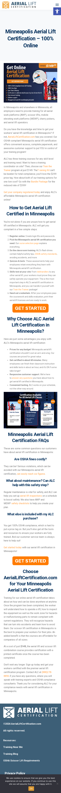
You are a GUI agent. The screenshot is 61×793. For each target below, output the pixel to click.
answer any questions (22, 378)
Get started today (13, 547)
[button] (57, 11)
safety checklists (20, 503)
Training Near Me (13, 747)
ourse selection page (29, 243)
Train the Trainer (21, 289)
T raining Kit (43, 170)
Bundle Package (39, 181)
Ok (31, 788)
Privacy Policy (15, 773)
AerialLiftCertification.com (21, 136)
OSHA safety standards (46, 254)
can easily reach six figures (31, 473)
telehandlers (43, 272)
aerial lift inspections (31, 495)
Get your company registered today (22, 192)
